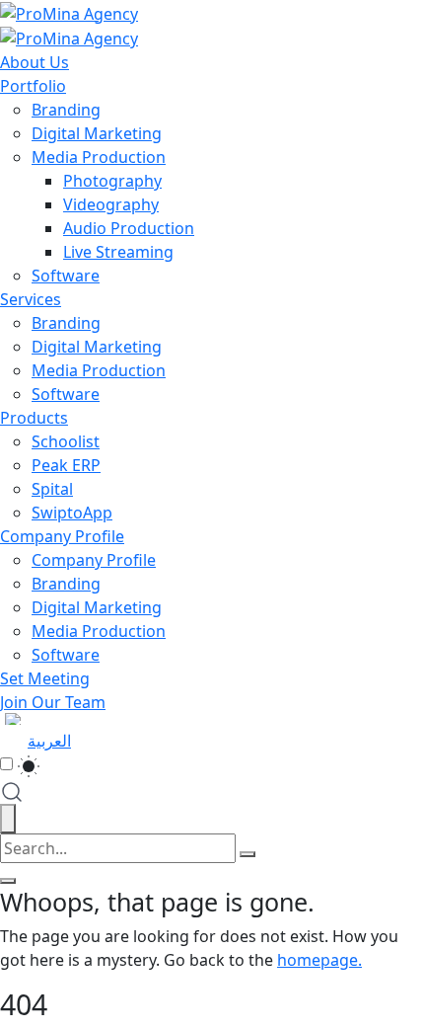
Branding (66, 109)
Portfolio (33, 86)
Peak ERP (66, 465)
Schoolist (66, 441)
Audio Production (128, 228)
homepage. (319, 960)
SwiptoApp (72, 512)
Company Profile (62, 536)
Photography (112, 181)
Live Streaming (118, 252)
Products (34, 418)
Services (30, 299)
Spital (52, 489)
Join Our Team (53, 702)
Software (66, 275)
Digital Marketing (97, 133)
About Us (34, 62)
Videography (111, 204)
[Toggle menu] (8, 881)
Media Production (99, 157)
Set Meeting (45, 678)
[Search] (247, 854)
